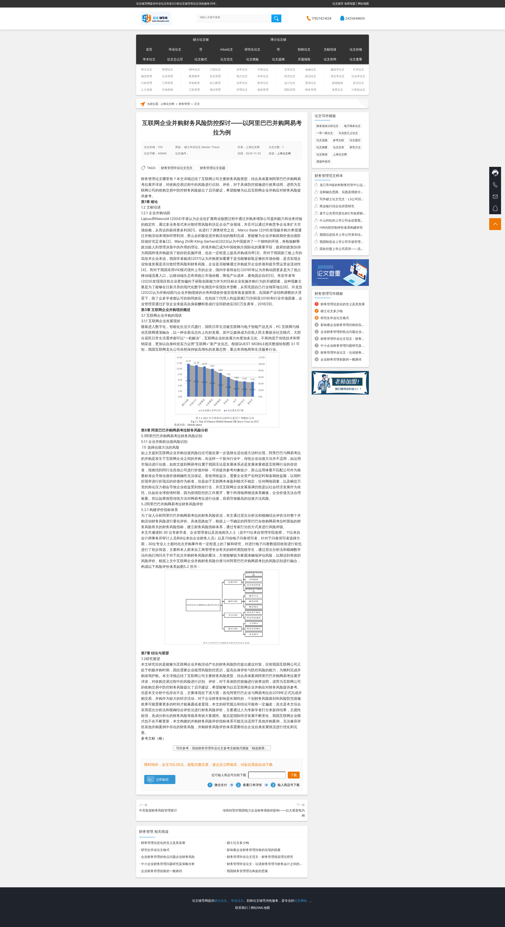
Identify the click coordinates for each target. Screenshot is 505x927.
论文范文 (226, 59)
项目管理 (215, 89)
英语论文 (310, 83)
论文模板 (252, 59)
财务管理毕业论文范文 (177, 168)
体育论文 (337, 89)
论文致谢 (321, 154)
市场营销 (167, 89)
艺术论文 (358, 69)
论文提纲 (278, 59)
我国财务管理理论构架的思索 (247, 871)
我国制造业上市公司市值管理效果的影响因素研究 (354, 242)
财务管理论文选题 (212, 168)
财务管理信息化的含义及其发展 (163, 843)
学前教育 (194, 83)
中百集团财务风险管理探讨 (158, 810)
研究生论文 (252, 49)
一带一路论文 (324, 133)
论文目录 (338, 147)
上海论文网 (167, 103)
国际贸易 (289, 89)
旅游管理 (262, 89)
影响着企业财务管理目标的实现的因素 (254, 850)
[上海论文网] (156, 18)
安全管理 (215, 76)
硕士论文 (220, 901)
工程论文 (215, 69)
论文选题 (321, 140)
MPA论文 (194, 69)
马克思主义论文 (348, 133)
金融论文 (310, 69)
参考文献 (338, 140)
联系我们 (241, 908)
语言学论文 (337, 76)
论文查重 (356, 59)
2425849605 (355, 18)
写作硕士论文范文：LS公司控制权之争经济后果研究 (356, 199)
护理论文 (242, 89)
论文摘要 (321, 147)
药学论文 (262, 76)
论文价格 (356, 49)
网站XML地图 (260, 908)
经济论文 (289, 76)
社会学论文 (358, 76)
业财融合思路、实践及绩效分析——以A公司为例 (354, 192)
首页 (149, 49)
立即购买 (162, 779)
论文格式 (201, 59)
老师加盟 (349, 3)
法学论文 (242, 83)
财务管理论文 (151, 179)
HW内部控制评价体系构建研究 (341, 227)
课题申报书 (323, 161)
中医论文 (262, 69)
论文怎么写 (175, 59)
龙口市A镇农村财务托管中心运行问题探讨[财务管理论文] (360, 185)
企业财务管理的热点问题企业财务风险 (168, 857)
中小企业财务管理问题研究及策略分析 (168, 864)
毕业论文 (175, 49)
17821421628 (321, 18)
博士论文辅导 (278, 41)
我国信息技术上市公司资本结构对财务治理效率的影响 (357, 235)
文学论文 (289, 69)
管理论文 (167, 69)
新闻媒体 (337, 83)
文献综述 (330, 49)
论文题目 (355, 140)
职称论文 (304, 49)
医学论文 (262, 83)
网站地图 (363, 3)
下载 (294, 775)
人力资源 (146, 89)
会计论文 (289, 83)
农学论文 (242, 69)
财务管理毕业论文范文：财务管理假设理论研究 (260, 857)
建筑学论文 (337, 69)
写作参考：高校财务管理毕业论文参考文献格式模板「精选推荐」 (222, 748)
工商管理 (167, 83)
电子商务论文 (352, 126)
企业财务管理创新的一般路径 (161, 871)
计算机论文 (358, 89)
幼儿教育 (215, 83)
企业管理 (167, 76)
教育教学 (194, 76)
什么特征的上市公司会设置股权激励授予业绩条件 (354, 220)
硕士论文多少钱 (238, 843)
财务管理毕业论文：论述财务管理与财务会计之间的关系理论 (269, 864)
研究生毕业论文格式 (155, 850)
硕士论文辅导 (201, 41)
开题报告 (304, 59)
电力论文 (242, 76)
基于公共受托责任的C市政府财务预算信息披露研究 (355, 213)
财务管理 (310, 89)
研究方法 (355, 147)
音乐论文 (358, 83)
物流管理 (146, 76)
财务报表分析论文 (327, 126)
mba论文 (226, 49)
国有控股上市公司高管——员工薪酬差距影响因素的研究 (359, 249)
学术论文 (149, 59)
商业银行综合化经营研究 (337, 206)
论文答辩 (330, 59)
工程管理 (194, 89)
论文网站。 (302, 901)
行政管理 (146, 83)
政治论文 (310, 76)
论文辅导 (337, 3)
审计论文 (146, 69)
